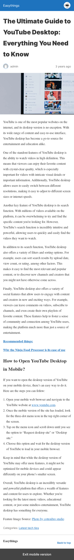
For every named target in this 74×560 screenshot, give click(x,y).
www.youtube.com (43, 405)
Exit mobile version (37, 554)
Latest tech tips (29, 528)
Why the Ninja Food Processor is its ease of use (34, 350)
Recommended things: (18, 341)
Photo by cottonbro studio (48, 519)
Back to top (64, 542)
